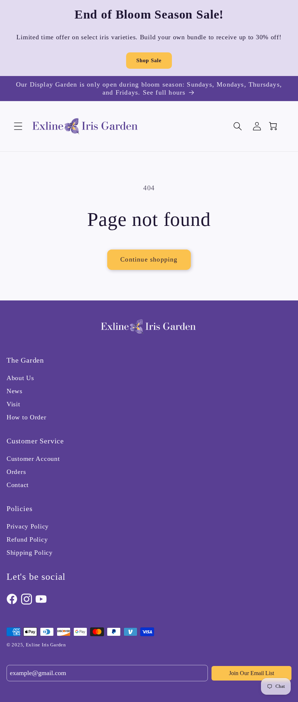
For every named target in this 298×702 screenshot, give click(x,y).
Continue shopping (148, 259)
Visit (13, 404)
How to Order (27, 417)
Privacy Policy (28, 526)
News (15, 391)
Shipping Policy (30, 552)
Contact (18, 484)
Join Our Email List (251, 673)
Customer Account (33, 458)
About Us (20, 378)
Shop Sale (148, 60)
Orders (16, 471)
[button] (18, 126)
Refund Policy (27, 539)
